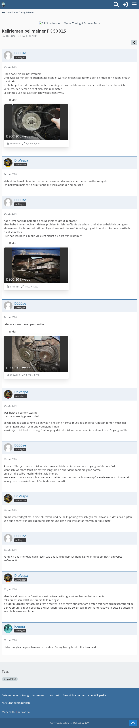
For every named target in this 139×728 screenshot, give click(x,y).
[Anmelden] (125, 4)
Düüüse (11, 36)
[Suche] (116, 4)
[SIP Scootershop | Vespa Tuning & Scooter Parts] (69, 23)
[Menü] (134, 4)
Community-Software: (69, 722)
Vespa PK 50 (10, 679)
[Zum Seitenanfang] (133, 723)
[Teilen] (134, 42)
